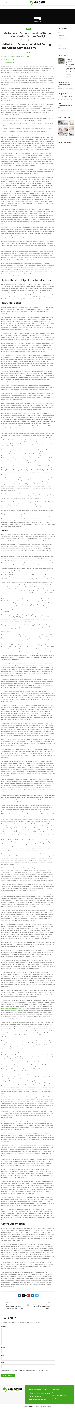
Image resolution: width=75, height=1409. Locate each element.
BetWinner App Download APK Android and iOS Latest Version (65, 95)
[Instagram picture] (60, 122)
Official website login (9, 62)
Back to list (28, 1305)
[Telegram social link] (37, 1295)
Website (3, 1363)
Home (35, 21)
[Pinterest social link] (28, 1295)
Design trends (62, 38)
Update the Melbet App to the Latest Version (16, 56)
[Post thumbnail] (61, 68)
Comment (4, 1326)
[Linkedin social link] (32, 1295)
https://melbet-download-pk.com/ (11, 1008)
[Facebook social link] (19, 1295)
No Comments (69, 88)
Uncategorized (62, 48)
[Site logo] (37, 2)
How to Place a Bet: (8, 59)
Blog (40, 21)
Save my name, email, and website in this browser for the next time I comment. (25, 1370)
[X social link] (24, 1295)
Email (3, 1355)
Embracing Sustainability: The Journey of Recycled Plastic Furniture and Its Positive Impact (70, 65)
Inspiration (61, 45)
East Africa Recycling (34, 1406)
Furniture (60, 42)
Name (3, 1347)
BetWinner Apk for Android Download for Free (65, 84)
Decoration (61, 35)
